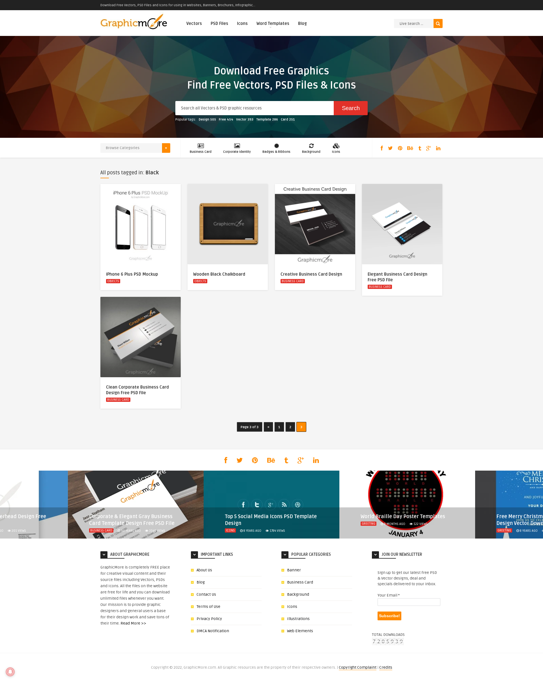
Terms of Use (208, 606)
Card (288, 119)
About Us (204, 570)
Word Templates (273, 23)
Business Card (201, 152)
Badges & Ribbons (276, 152)
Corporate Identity (237, 152)
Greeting (368, 524)
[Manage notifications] (10, 671)
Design (207, 119)
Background (311, 152)
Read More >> (133, 623)
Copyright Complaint (357, 667)
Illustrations (298, 618)
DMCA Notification (213, 631)
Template (267, 119)
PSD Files (219, 23)
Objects (113, 281)
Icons (242, 23)
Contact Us (206, 594)
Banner (294, 570)
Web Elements (300, 631)
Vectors (194, 23)
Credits (385, 667)
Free (226, 119)
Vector (244, 119)
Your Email (389, 595)
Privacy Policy (209, 618)
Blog (302, 23)
